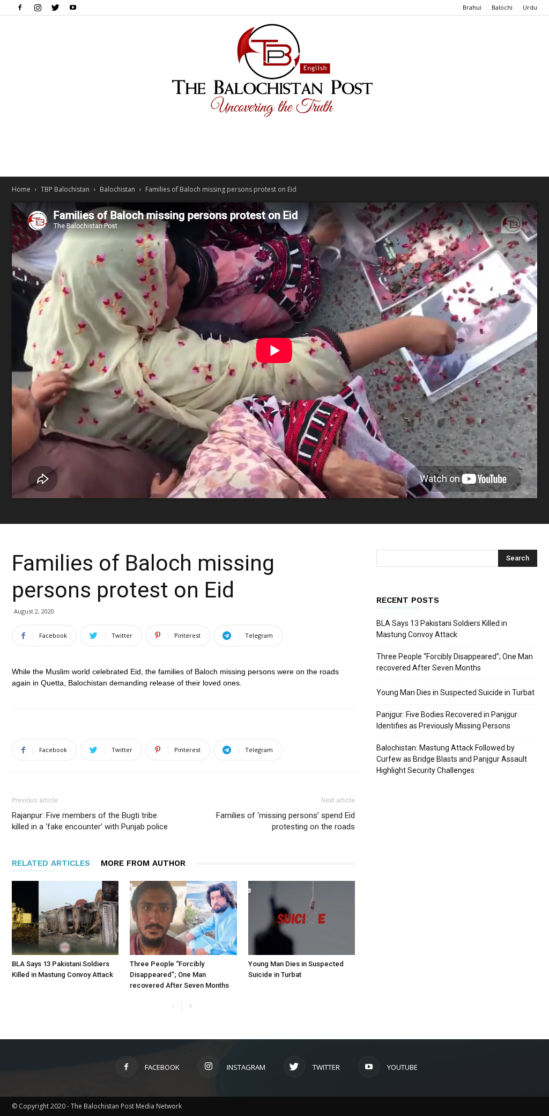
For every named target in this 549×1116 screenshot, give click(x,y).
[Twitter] (55, 7)
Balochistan (117, 189)
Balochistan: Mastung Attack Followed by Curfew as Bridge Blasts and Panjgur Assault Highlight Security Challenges (451, 759)
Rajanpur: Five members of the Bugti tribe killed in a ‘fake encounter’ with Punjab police (90, 821)
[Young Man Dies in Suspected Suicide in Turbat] (301, 917)
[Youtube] (73, 7)
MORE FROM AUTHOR (143, 863)
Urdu (530, 7)
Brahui (472, 7)
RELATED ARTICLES (51, 863)
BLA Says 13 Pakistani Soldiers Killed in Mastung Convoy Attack (441, 629)
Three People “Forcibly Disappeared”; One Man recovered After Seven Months (179, 974)
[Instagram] (37, 7)
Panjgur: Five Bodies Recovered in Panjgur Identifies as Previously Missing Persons (446, 720)
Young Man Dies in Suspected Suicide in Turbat (455, 692)
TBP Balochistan (65, 189)
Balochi (502, 7)
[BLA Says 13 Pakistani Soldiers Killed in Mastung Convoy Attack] (65, 917)
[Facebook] (20, 7)
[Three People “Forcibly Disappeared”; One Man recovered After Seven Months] (183, 917)
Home (21, 189)
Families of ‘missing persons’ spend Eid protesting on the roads (285, 821)
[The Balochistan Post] (274, 70)
